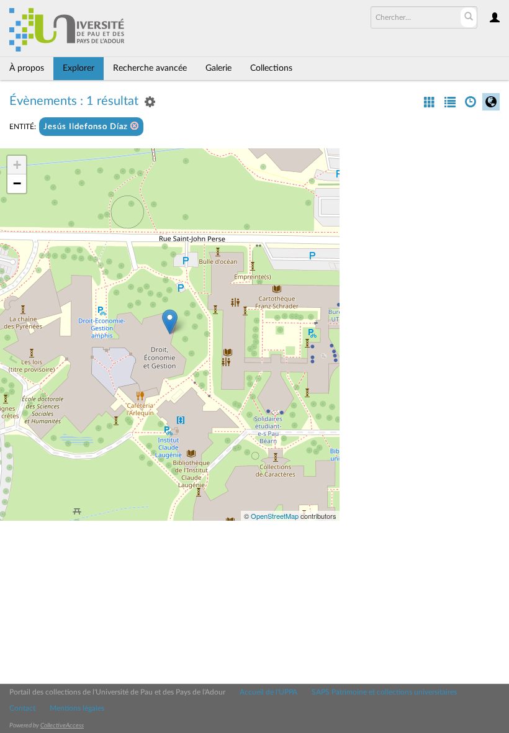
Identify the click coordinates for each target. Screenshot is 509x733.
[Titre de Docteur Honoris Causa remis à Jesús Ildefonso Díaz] (170, 322)
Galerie (218, 68)
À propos (26, 68)
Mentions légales (77, 708)
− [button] (17, 183)
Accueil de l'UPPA (268, 692)
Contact (22, 708)
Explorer (78, 68)
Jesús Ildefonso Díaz (86, 127)
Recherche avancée (150, 68)
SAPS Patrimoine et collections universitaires (384, 692)
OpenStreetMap (275, 516)
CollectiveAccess (62, 725)
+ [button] (17, 165)
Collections (271, 68)
